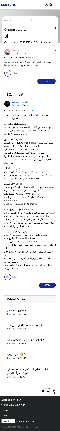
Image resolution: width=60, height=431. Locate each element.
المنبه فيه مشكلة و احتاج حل (23, 325)
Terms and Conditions (13, 405)
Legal (4, 415)
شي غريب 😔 (15, 354)
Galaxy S (29, 57)
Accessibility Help (11, 400)
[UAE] (8, 4)
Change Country (25, 421)
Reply (47, 285)
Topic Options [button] (51, 28)
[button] (51, 51)
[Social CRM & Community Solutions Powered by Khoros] (48, 390)
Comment (46, 81)
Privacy (5, 410)
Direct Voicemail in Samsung (24, 339)
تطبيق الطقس (15, 310)
